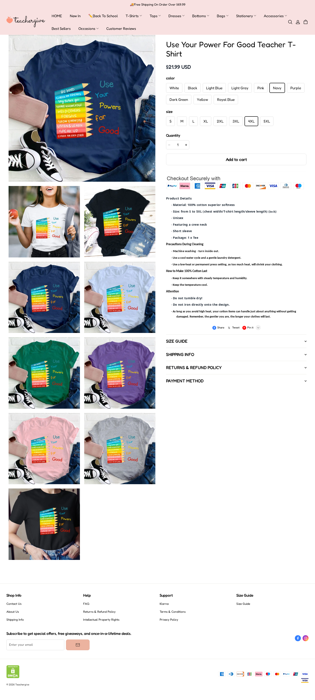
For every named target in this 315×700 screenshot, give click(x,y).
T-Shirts (132, 16)
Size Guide (243, 603)
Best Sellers (61, 28)
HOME (57, 16)
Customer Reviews (121, 28)
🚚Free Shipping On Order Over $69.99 (157, 4)
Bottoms (199, 16)
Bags (221, 16)
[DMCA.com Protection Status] (13, 677)
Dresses (174, 16)
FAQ (86, 603)
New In (75, 16)
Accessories (274, 16)
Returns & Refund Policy (99, 611)
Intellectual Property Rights (101, 619)
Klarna (164, 603)
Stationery (244, 16)
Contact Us (13, 603)
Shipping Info (15, 619)
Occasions (86, 28)
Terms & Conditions (173, 611)
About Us (12, 611)
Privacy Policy (169, 619)
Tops (154, 16)
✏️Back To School (103, 16)
